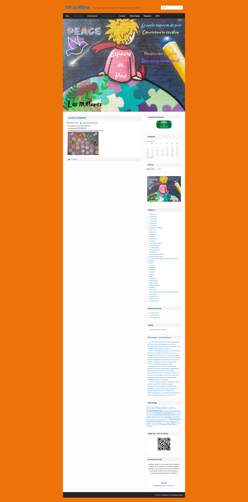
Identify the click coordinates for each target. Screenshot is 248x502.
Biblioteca (152, 232)
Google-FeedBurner (168, 485)
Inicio (67, 16)
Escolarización (158, 414)
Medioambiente (175, 419)
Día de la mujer (154, 247)
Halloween (152, 267)
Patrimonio (166, 421)
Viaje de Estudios (166, 424)
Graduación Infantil (159, 417)
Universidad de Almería (155, 424)
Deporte (174, 411)
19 (152, 153)
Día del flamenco (154, 250)
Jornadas (166, 419)
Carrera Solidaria (171, 407)
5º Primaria (153, 223)
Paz (154, 423)
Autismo (152, 407)
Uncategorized (154, 301)
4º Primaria (73, 159)
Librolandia (153, 278)
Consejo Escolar (171, 408)
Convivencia (154, 410)
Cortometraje (166, 411)
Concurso (164, 408)
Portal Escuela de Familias (157, 329)
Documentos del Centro (157, 254)
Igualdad (152, 270)
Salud (168, 423)
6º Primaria (153, 225)
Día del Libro (167, 413)
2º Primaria (153, 216)
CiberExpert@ (149, 408)
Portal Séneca (153, 315)
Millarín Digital (135, 16)
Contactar (122, 16)
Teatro (173, 423)
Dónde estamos (92, 16)
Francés (151, 265)
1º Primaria (153, 214)
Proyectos (164, 423)
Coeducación (153, 239)
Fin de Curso (150, 417)
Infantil (151, 274)
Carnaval (152, 236)
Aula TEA (152, 230)
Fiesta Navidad (176, 416)
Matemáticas (153, 283)
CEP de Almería (154, 317)
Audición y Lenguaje (155, 227)
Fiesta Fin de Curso (166, 416)
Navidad (152, 287)
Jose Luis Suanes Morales (90, 123)
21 (162, 153)
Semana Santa (153, 296)
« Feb (148, 157)
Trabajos (178, 423)
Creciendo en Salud (155, 243)
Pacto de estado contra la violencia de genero (164, 292)
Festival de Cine (168, 414)
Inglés (151, 276)
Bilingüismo (147, 16)
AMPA (157, 16)
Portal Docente (154, 313)
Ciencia (155, 408)
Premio (158, 423)
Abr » (152, 157)
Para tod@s (153, 294)
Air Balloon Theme (177, 495)
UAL (147, 424)
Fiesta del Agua (155, 416)
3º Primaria (153, 219)
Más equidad (153, 281)
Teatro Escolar (154, 298)
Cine (159, 408)
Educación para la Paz (156, 256)
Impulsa (151, 272)
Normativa (152, 289)
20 (157, 153)
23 (172, 153)
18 (147, 153)
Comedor (152, 241)
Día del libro (153, 252)
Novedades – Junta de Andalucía (160, 337)
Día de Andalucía (154, 245)
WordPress (165, 495)
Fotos (151, 263)
